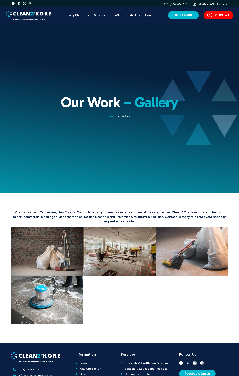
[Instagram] (30, 3)
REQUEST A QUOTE (183, 15)
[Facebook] (13, 3)
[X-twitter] (24, 3)
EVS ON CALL (221, 15)
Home (113, 116)
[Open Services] (107, 15)
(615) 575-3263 (179, 4)
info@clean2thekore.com (213, 4)
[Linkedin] (18, 3)
